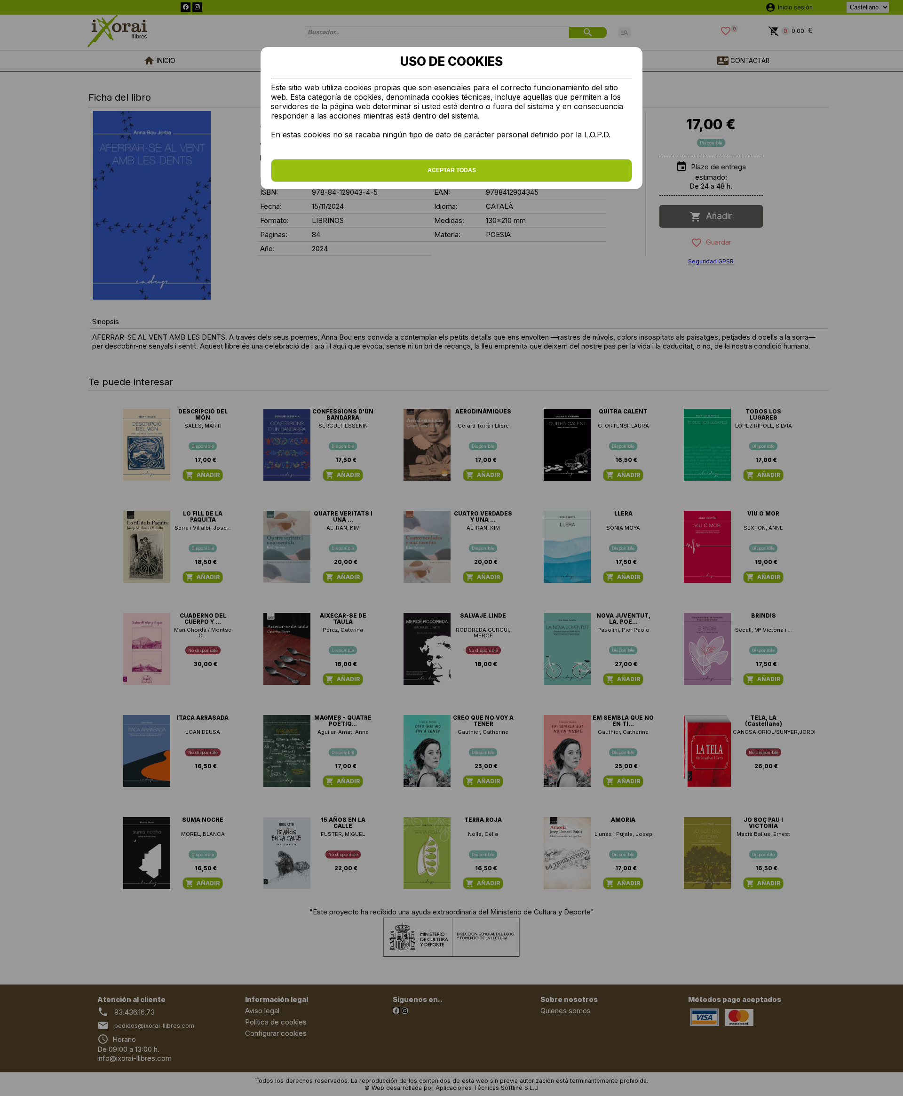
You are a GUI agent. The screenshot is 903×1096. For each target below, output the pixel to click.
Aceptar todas (452, 170)
